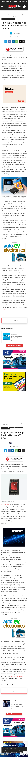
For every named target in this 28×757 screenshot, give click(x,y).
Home (2, 14)
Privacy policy (6, 752)
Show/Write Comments (14, 345)
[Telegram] (5, 41)
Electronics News (8, 14)
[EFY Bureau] (11, 33)
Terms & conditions (20, 750)
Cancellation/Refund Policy (16, 752)
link (4, 309)
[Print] (23, 41)
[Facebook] (9, 41)
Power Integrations (9, 328)
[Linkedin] (13, 41)
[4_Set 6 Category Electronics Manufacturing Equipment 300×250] (14, 390)
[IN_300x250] (14, 368)
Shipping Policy (6, 750)
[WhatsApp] (16, 41)
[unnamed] (14, 103)
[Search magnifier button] (24, 6)
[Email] (20, 41)
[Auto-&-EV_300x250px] (14, 261)
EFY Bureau (17, 33)
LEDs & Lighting (12, 18)
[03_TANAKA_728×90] (14, 756)
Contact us (13, 750)
